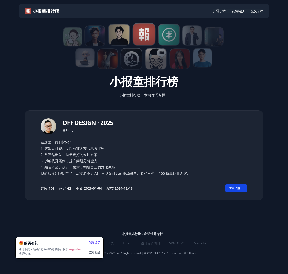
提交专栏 (257, 11)
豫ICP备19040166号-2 (156, 253)
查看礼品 (94, 252)
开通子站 (219, 11)
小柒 (111, 243)
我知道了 (94, 242)
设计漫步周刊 (150, 243)
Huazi (127, 243)
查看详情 (236, 188)
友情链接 (238, 11)
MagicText (201, 243)
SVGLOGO (176, 243)
